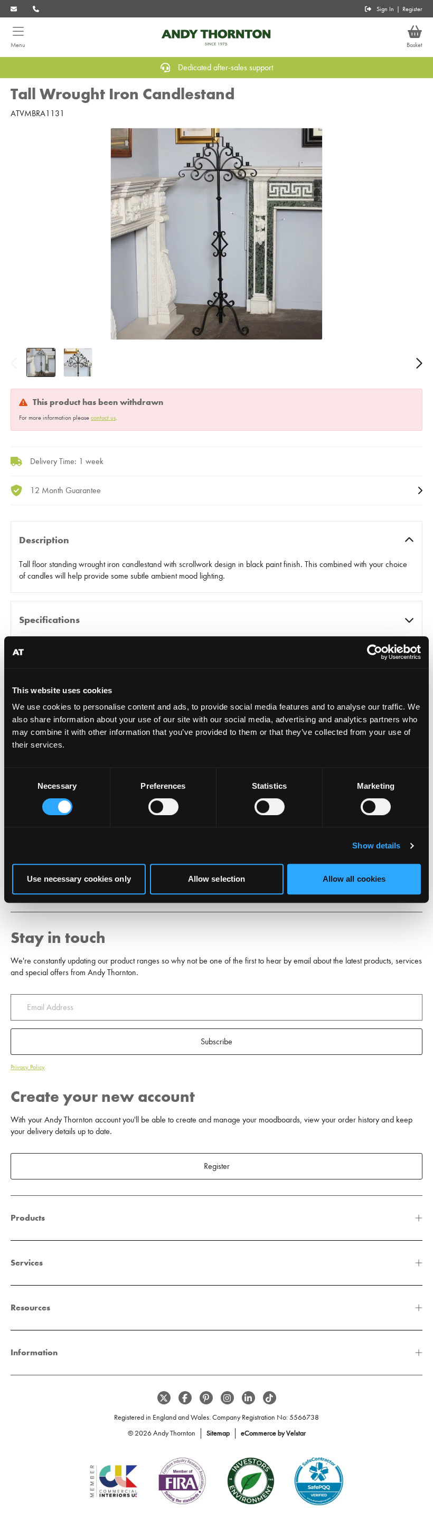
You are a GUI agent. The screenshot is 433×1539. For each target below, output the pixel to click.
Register (412, 9)
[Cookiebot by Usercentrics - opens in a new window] (374, 652)
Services (27, 1263)
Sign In (385, 9)
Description (44, 540)
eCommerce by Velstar (273, 1433)
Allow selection (217, 878)
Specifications (49, 620)
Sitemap (218, 1433)
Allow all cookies (354, 878)
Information (34, 1352)
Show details (376, 845)
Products (28, 1218)
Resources (30, 1307)
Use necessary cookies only (79, 878)
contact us (103, 417)
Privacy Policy (28, 1067)
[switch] (163, 806)
